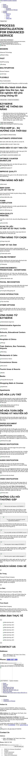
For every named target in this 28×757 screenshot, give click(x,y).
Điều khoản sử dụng (8, 687)
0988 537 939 (12, 659)
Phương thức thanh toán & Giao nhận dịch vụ (15, 692)
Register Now (3, 21)
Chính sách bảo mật (8, 688)
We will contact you (19, 664)
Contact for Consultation (13, 99)
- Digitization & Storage (9, 701)
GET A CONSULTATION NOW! (7, 406)
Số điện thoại (3, 663)
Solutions (5, 7)
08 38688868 (11, 725)
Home (4, 4)
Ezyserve (8, 8)
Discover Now (4, 99)
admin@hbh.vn (24, 725)
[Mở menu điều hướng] (0, 2)
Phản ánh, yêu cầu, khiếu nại (10, 690)
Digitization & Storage (12, 9)
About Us (5, 5)
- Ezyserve (6, 699)
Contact (5, 11)
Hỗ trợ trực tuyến (7, 691)
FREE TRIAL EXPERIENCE (7, 40)
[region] (14, 631)
